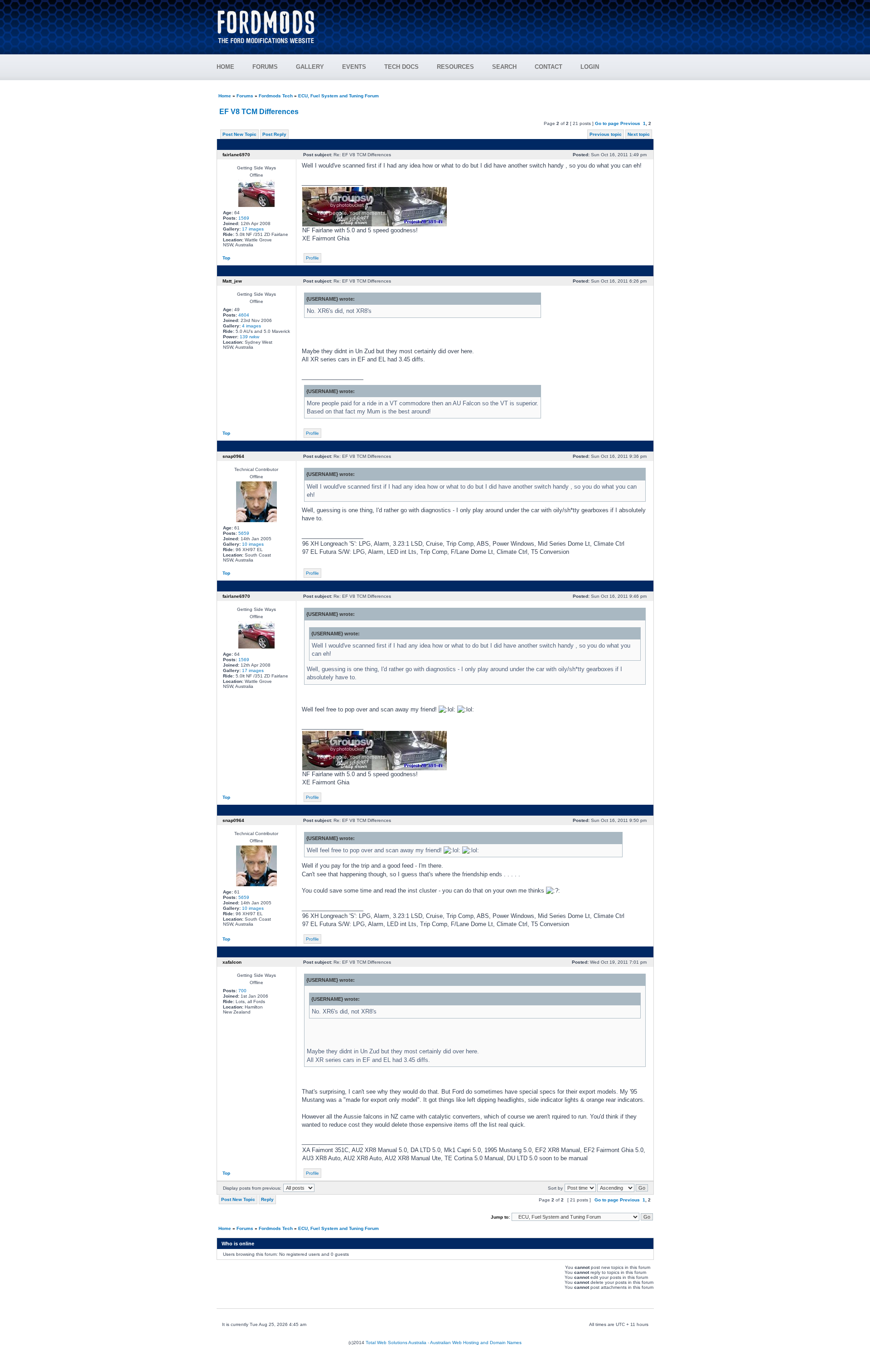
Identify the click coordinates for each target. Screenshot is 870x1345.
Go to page (607, 123)
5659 (243, 533)
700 (242, 990)
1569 (243, 218)
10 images (253, 544)
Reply (267, 1199)
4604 (243, 314)
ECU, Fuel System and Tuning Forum (338, 95)
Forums (245, 95)
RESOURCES (455, 66)
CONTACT (548, 66)
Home (224, 95)
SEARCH (504, 66)
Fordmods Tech (276, 95)
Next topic (639, 134)
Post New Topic (239, 134)
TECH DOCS (401, 66)
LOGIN (589, 66)
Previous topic (606, 134)
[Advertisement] (490, 22)
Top (226, 257)
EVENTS (354, 66)
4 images (251, 325)
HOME (225, 66)
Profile (312, 257)
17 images (253, 228)
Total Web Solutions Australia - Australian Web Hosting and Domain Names (444, 1342)
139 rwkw (249, 336)
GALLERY (310, 66)
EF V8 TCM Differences (259, 111)
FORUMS (265, 66)
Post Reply (274, 134)
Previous (630, 123)
